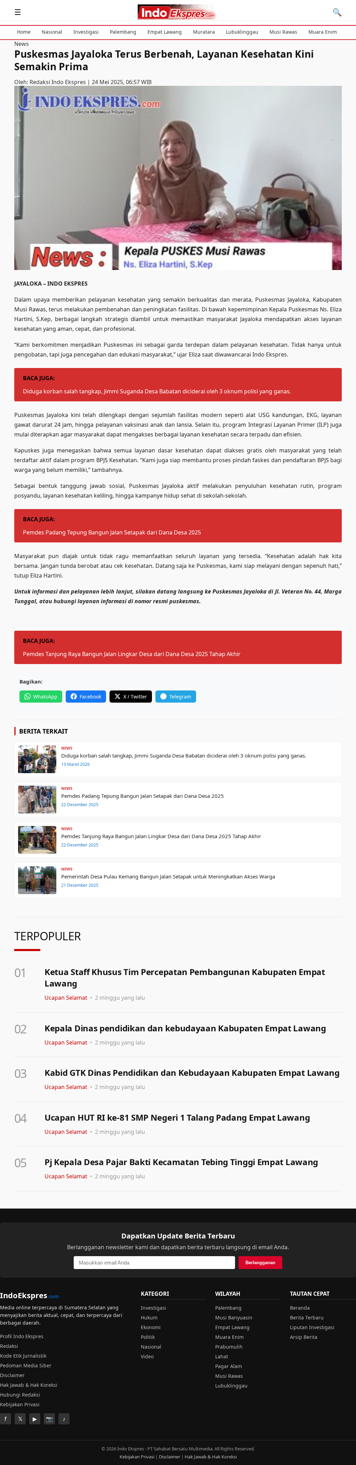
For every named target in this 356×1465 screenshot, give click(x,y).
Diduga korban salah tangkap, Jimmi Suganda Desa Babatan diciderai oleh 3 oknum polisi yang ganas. (157, 391)
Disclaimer (12, 1375)
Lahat (221, 1356)
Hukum (149, 1317)
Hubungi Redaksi (20, 1394)
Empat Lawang (164, 31)
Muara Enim (322, 31)
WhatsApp (45, 696)
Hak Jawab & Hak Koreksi (28, 1385)
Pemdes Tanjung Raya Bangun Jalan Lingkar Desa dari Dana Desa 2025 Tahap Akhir (132, 654)
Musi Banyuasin (233, 1317)
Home (24, 31)
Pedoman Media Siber (25, 1365)
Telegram (180, 696)
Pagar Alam (228, 1366)
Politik (148, 1337)
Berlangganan (260, 1262)
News (21, 44)
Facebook (90, 696)
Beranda (300, 1307)
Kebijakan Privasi (20, 1404)
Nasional (52, 31)
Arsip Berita (303, 1337)
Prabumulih (229, 1346)
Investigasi (86, 31)
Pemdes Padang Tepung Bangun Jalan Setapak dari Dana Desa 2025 (112, 532)
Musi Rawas (283, 31)
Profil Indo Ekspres (21, 1336)
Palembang (123, 31)
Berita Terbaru (307, 1317)
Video (147, 1356)
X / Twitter (135, 696)
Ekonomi (151, 1327)
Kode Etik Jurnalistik (23, 1355)
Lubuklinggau (242, 31)
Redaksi (9, 1346)
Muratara (204, 31)
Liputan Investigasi (312, 1327)
